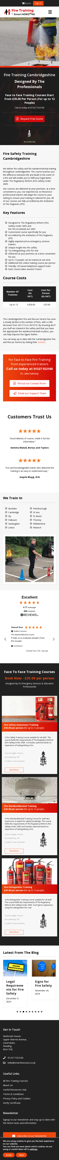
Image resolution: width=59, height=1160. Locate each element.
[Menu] (50, 12)
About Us (8, 1085)
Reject (21, 1155)
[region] (29, 639)
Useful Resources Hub (14, 1089)
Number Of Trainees (13, 293)
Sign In (38, 3)
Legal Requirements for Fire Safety (15, 987)
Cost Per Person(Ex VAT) (45, 293)
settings (33, 1149)
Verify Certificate (12, 1102)
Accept (9, 1155)
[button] (5, 639)
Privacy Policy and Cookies (16, 1098)
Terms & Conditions (13, 1094)
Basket (27, 3)
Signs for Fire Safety (43, 983)
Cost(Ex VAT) (30, 293)
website (41, 342)
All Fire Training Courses (15, 1080)
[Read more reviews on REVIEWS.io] (29, 615)
